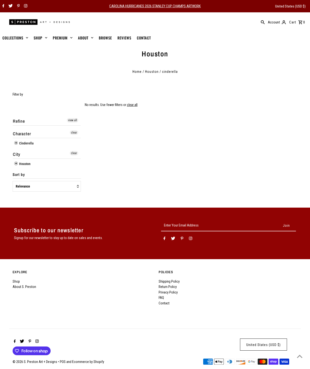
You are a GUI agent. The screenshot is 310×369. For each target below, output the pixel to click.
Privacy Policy (168, 292)
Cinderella (26, 143)
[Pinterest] (18, 6)
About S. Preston (24, 287)
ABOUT (83, 37)
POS (63, 362)
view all (72, 120)
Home (137, 72)
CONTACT (144, 37)
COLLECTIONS (12, 37)
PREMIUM (60, 37)
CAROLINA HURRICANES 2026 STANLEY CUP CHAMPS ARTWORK (155, 6)
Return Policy (168, 287)
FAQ (161, 298)
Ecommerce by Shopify (88, 362)
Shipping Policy (169, 281)
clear (74, 132)
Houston (152, 72)
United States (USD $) (290, 6)
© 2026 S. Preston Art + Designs (35, 362)
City (17, 154)
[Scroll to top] (299, 356)
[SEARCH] (263, 22)
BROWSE (105, 37)
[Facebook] (2, 6)
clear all (132, 105)
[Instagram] (25, 6)
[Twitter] (10, 6)
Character (22, 134)
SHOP (38, 37)
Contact (164, 303)
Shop (16, 281)
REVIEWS (124, 37)
